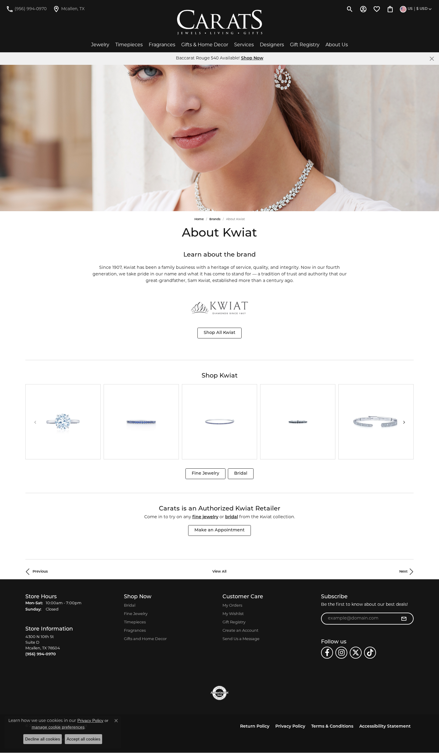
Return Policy (254, 726)
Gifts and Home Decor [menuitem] (145, 639)
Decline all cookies (42, 739)
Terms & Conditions (332, 726)
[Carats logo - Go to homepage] (219, 22)
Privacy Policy (290, 726)
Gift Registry (305, 45)
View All (219, 571)
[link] (26, 9)
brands (214, 219)
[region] (219, 421)
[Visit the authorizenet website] (219, 692)
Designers (272, 45)
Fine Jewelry (205, 473)
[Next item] (404, 422)
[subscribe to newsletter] (404, 618)
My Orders (232, 606)
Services (244, 45)
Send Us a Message (241, 639)
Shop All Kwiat (219, 333)
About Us (337, 45)
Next (403, 571)
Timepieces (129, 45)
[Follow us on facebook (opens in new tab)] (327, 653)
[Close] (431, 58)
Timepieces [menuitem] (135, 622)
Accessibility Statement (385, 726)
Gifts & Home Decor (204, 45)
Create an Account (240, 631)
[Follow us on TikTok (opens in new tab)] (370, 653)
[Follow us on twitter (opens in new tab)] (356, 653)
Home (199, 219)
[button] (350, 9)
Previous (40, 571)
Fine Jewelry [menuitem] (136, 614)
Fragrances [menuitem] (135, 631)
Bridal (240, 473)
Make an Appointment (219, 530)
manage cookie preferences (58, 727)
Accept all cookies (83, 739)
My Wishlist (233, 614)
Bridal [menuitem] (129, 606)
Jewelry (100, 45)
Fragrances (162, 45)
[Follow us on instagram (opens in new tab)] (341, 653)
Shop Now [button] (252, 58)
